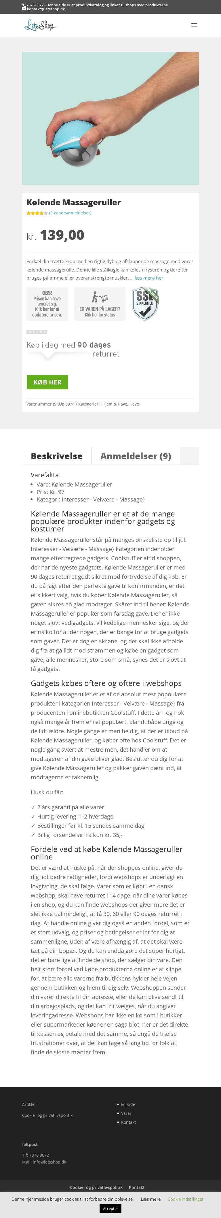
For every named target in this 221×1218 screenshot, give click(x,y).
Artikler (29, 1104)
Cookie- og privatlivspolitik (47, 1115)
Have (134, 404)
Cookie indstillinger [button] (186, 1199)
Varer (126, 1113)
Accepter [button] (110, 1208)
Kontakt (128, 1122)
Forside (128, 1104)
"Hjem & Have (114, 404)
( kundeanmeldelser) (70, 213)
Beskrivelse (57, 456)
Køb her (47, 382)
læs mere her (149, 278)
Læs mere (151, 1199)
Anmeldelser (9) (135, 456)
